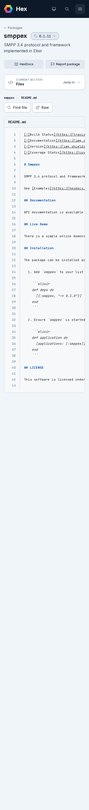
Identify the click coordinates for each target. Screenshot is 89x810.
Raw (45, 107)
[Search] (67, 9)
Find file (20, 107)
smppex (15, 35)
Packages (15, 28)
